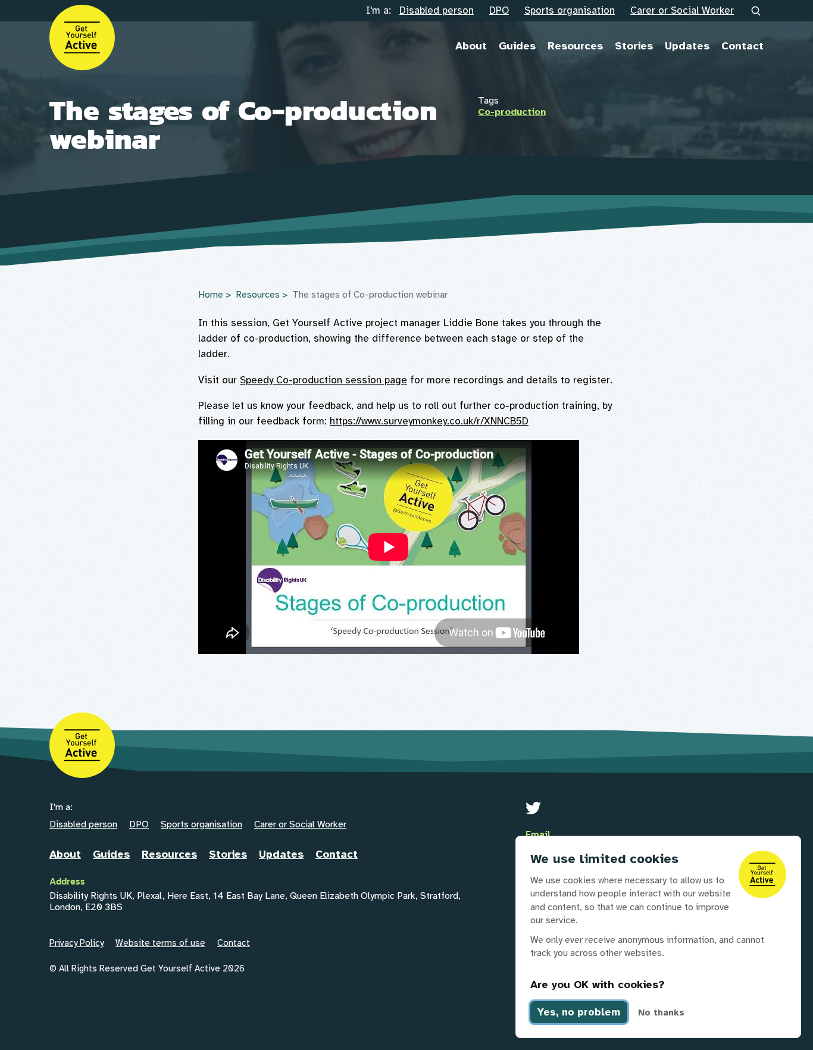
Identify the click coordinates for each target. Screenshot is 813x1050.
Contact (742, 45)
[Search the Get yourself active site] (756, 11)
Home (210, 295)
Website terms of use (160, 943)
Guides (517, 45)
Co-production (512, 112)
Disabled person (436, 10)
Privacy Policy (76, 943)
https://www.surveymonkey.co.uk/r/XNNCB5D (429, 421)
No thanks (661, 1012)
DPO (499, 10)
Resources (575, 45)
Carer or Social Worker (682, 10)
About (471, 45)
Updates (687, 45)
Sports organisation (569, 10)
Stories (634, 45)
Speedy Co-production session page (323, 380)
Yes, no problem (578, 1012)
